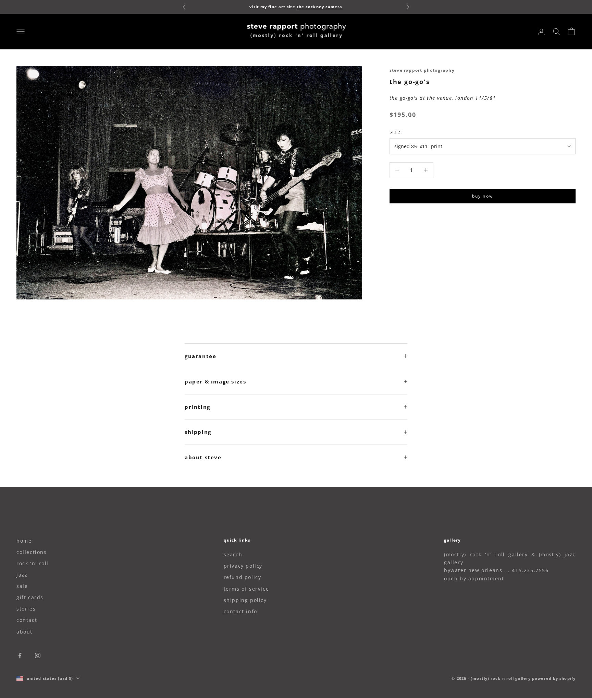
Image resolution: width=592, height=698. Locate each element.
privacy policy (243, 566)
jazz (21, 574)
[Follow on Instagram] (37, 655)
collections (31, 552)
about (24, 631)
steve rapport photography (422, 70)
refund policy (242, 577)
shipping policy (245, 600)
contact (26, 620)
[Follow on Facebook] (19, 655)
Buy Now (482, 196)
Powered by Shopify (554, 678)
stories (26, 608)
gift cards (30, 597)
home (24, 540)
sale (22, 586)
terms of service (246, 588)
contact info (240, 611)
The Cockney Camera (320, 6)
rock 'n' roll (32, 563)
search (233, 554)
